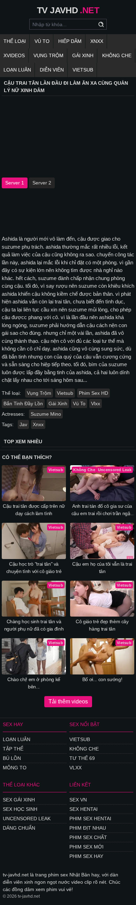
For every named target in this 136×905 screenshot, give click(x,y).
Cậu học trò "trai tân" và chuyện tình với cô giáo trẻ (34, 567)
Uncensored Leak (27, 818)
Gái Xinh (82, 55)
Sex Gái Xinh (19, 799)
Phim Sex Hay (86, 856)
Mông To (15, 767)
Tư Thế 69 (82, 758)
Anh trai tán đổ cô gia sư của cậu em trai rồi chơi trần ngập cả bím (102, 510)
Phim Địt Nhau (87, 828)
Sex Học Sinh (20, 809)
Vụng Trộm (48, 55)
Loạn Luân (17, 70)
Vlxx (95, 403)
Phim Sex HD (93, 393)
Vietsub (83, 70)
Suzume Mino (46, 414)
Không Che (116, 55)
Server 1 (14, 183)
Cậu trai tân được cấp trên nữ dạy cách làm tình (34, 509)
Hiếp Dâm (70, 41)
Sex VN (78, 799)
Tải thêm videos (68, 701)
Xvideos (14, 55)
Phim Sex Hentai (90, 818)
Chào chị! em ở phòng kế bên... (33, 683)
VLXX (75, 767)
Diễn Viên (52, 70)
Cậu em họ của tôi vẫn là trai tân (102, 567)
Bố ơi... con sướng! (102, 679)
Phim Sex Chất (88, 837)
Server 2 (41, 183)
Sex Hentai (83, 809)
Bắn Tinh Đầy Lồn (23, 403)
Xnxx (96, 41)
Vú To (42, 41)
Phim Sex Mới (86, 847)
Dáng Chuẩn (19, 828)
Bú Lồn (12, 758)
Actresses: (13, 414)
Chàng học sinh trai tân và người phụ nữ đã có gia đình (34, 625)
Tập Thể (13, 749)
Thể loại (14, 41)
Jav (23, 424)
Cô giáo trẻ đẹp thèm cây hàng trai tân (102, 625)
